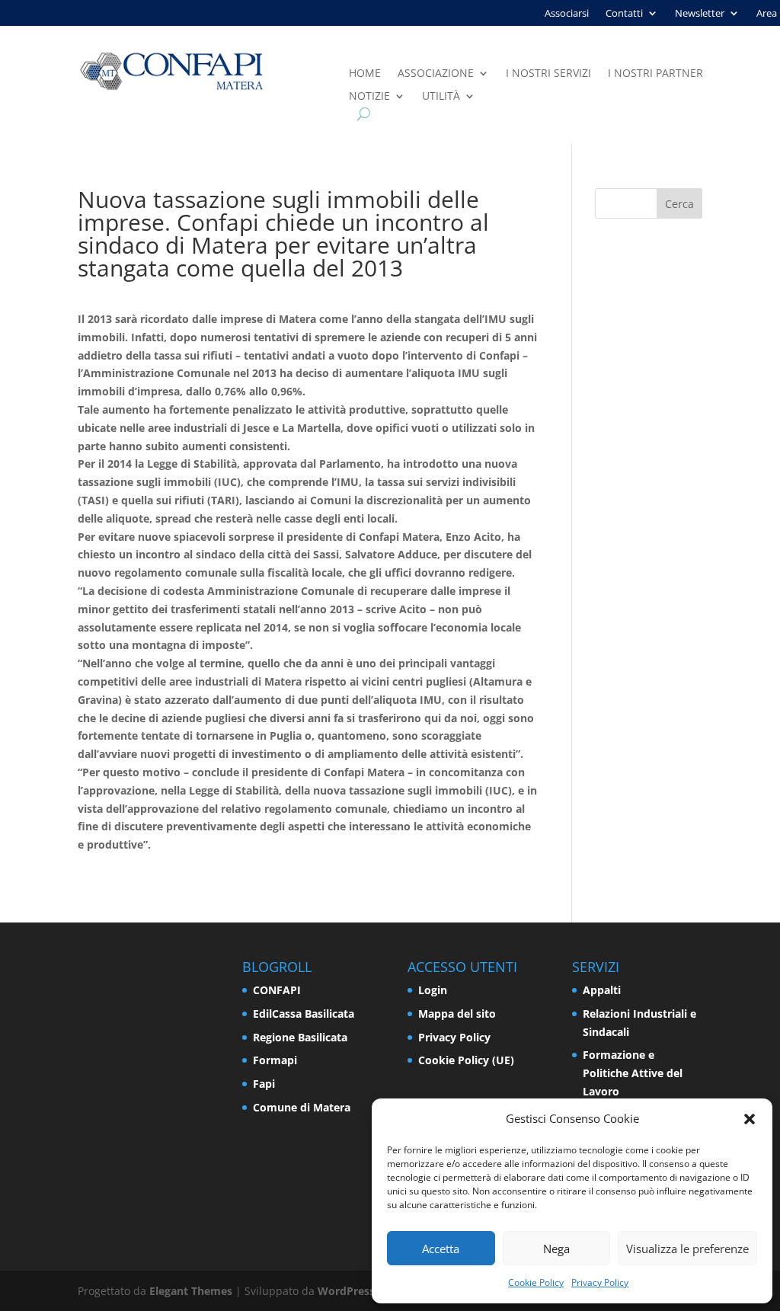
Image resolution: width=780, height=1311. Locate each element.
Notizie (369, 97)
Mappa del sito (457, 1013)
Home (365, 74)
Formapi (275, 1060)
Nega (556, 1248)
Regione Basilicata (300, 1037)
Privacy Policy (599, 1282)
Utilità (441, 97)
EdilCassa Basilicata (303, 1013)
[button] (749, 1119)
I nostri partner (655, 74)
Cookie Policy (536, 1282)
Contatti (624, 14)
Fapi (264, 1083)
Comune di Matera (301, 1107)
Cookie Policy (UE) (466, 1060)
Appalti (602, 990)
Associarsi (567, 14)
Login (432, 990)
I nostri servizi (548, 74)
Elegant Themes (190, 1291)
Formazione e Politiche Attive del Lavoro (632, 1072)
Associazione (436, 74)
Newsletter (699, 14)
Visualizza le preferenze (687, 1248)
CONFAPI (277, 990)
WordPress (346, 1291)
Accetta (440, 1248)
